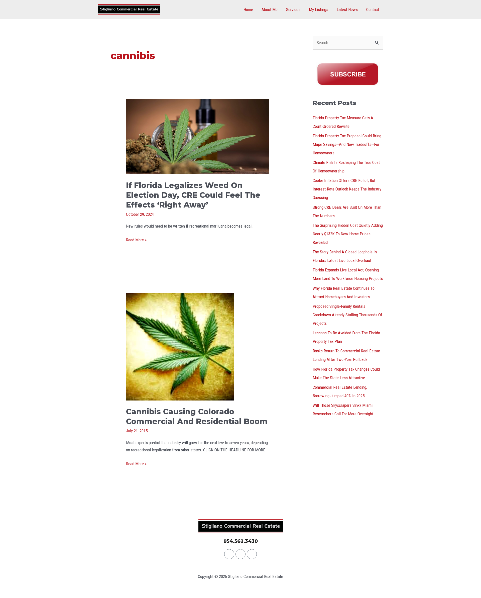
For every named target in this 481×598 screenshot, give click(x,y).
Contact (372, 9)
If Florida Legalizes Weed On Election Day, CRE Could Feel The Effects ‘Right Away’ (193, 195)
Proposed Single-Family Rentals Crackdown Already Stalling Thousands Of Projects (347, 315)
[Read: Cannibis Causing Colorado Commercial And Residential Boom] (180, 346)
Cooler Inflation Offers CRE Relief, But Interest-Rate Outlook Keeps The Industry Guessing (347, 189)
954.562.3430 (240, 541)
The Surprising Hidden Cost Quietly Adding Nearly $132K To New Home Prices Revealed (348, 234)
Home (248, 9)
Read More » (136, 239)
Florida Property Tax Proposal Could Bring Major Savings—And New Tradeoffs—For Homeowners (347, 144)
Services (293, 9)
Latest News (347, 9)
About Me (270, 9)
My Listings (318, 9)
